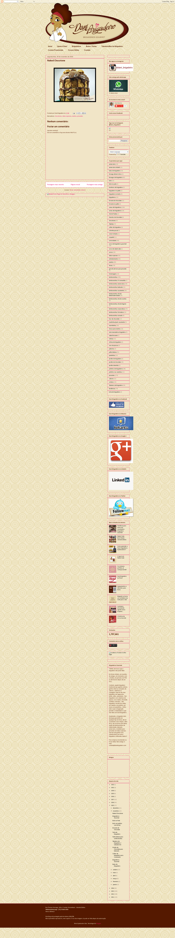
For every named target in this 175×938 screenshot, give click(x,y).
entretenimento (113, 259)
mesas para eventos (115, 329)
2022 (112, 784)
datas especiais (66, 116)
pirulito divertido (114, 365)
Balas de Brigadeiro (116, 865)
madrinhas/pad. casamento (117, 322)
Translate (122, 154)
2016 (112, 802)
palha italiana (113, 352)
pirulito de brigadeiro (115, 359)
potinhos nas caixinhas (115, 372)
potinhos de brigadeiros (116, 369)
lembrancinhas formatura (116, 312)
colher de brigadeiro (115, 227)
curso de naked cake (115, 249)
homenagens (113, 274)
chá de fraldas (113, 214)
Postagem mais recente (55, 184)
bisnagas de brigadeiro (115, 177)
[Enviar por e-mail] (77, 113)
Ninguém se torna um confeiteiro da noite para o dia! (122, 598)
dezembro (116, 808)
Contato (87, 50)
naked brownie (113, 335)
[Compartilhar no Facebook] (83, 113)
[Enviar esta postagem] (73, 113)
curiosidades (112, 240)
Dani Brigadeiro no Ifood (122, 577)
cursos (111, 252)
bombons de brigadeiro (116, 187)
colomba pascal (113, 230)
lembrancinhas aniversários (117, 284)
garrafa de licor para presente (117, 269)
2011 (112, 897)
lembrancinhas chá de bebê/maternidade (115, 294)
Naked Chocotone (118, 813)
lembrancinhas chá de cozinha (117, 299)
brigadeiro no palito (115, 191)
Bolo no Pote (116, 820)
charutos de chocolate (115, 217)
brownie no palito (114, 204)
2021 (112, 787)
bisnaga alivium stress (115, 174)
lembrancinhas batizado (116, 287)
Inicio (50, 46)
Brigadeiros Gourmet (116, 817)
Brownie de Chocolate (116, 828)
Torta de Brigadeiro (116, 833)
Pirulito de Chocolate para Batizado (118, 849)
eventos (74, 116)
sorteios (111, 382)
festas (111, 265)
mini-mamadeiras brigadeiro (117, 332)
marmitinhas (112, 325)
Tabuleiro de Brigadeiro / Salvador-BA (117, 843)
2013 (112, 891)
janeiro (115, 884)
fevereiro (116, 881)
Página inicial (75, 184)
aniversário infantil (114, 167)
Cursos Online (73, 50)
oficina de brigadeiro (115, 342)
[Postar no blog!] (79, 113)
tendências (112, 388)
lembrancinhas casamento (116, 290)
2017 (112, 799)
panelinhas (112, 355)
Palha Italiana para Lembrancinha (118, 837)
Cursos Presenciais (55, 50)
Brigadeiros (76, 46)
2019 (112, 793)
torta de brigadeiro (114, 392)
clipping (111, 224)
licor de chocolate (114, 319)
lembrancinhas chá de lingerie (117, 304)
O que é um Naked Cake (120, 557)
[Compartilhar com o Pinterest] (85, 113)
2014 (112, 888)
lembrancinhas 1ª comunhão (117, 280)
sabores (111, 379)
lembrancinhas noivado (115, 315)
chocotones (58, 116)
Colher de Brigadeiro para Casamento (118, 855)
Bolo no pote (112, 184)
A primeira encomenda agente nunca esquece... (121, 609)
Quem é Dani (62, 46)
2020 (112, 790)
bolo (110, 181)
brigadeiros (112, 197)
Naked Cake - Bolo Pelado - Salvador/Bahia (121, 538)
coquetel (111, 237)
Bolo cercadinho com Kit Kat (117, 824)
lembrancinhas (113, 277)
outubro (115, 870)
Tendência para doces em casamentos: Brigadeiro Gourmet (121, 529)
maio (114, 872)
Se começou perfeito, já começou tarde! (122, 568)
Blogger (98, 923)
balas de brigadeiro (114, 171)
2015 (112, 805)
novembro (116, 811)
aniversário (112, 164)
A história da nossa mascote (121, 617)
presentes (80, 116)
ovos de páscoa (113, 345)
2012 (112, 894)
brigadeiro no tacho (115, 194)
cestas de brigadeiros (115, 211)
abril (114, 875)
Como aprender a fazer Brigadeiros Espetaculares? (122, 548)
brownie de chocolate (115, 200)
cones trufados (113, 234)
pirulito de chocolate (115, 362)
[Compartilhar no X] (81, 113)
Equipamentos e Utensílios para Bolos (122, 588)
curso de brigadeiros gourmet (117, 244)
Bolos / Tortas (91, 46)
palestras (111, 349)
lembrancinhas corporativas (117, 309)
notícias (111, 339)
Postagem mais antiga (94, 184)
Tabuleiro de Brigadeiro (116, 385)
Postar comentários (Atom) (77, 190)
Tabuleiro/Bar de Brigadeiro (112, 46)
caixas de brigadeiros (115, 207)
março (115, 878)
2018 (112, 796)
